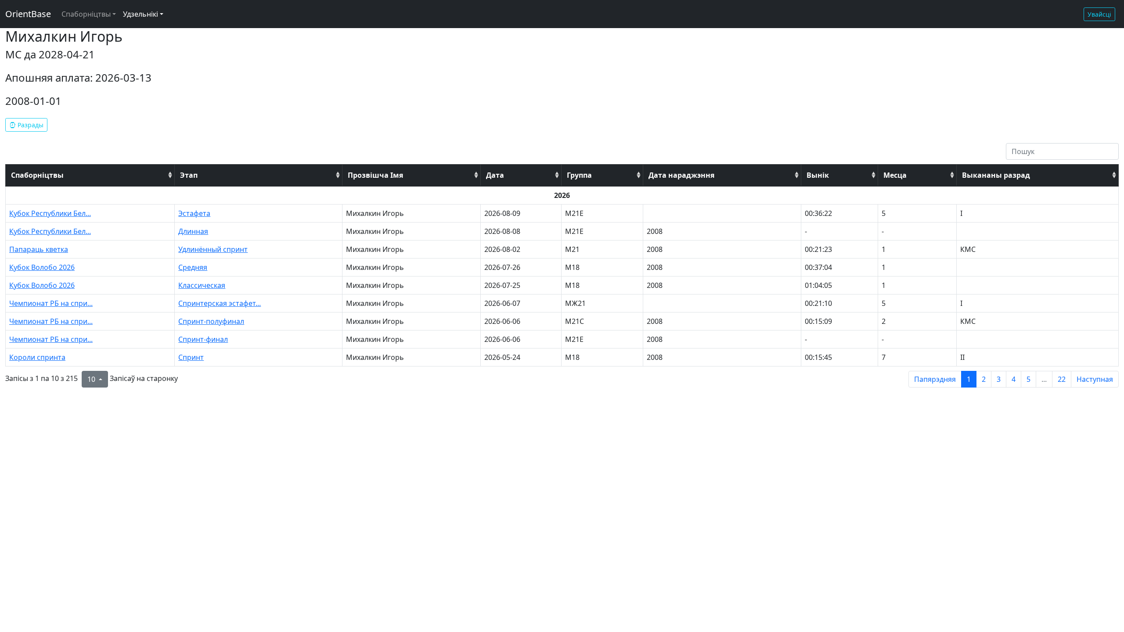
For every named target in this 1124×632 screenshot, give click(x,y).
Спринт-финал (203, 339)
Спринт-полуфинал (211, 321)
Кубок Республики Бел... (50, 213)
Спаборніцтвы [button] (86, 14)
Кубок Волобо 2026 (42, 267)
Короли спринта (37, 357)
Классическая (201, 285)
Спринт (191, 357)
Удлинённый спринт (213, 249)
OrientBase (28, 14)
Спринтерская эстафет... (219, 303)
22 (1062, 379)
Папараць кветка (38, 249)
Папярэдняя (935, 379)
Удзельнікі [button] (140, 14)
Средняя (192, 267)
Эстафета (194, 213)
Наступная (1095, 379)
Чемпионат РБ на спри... (51, 303)
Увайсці (1099, 14)
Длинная (193, 231)
